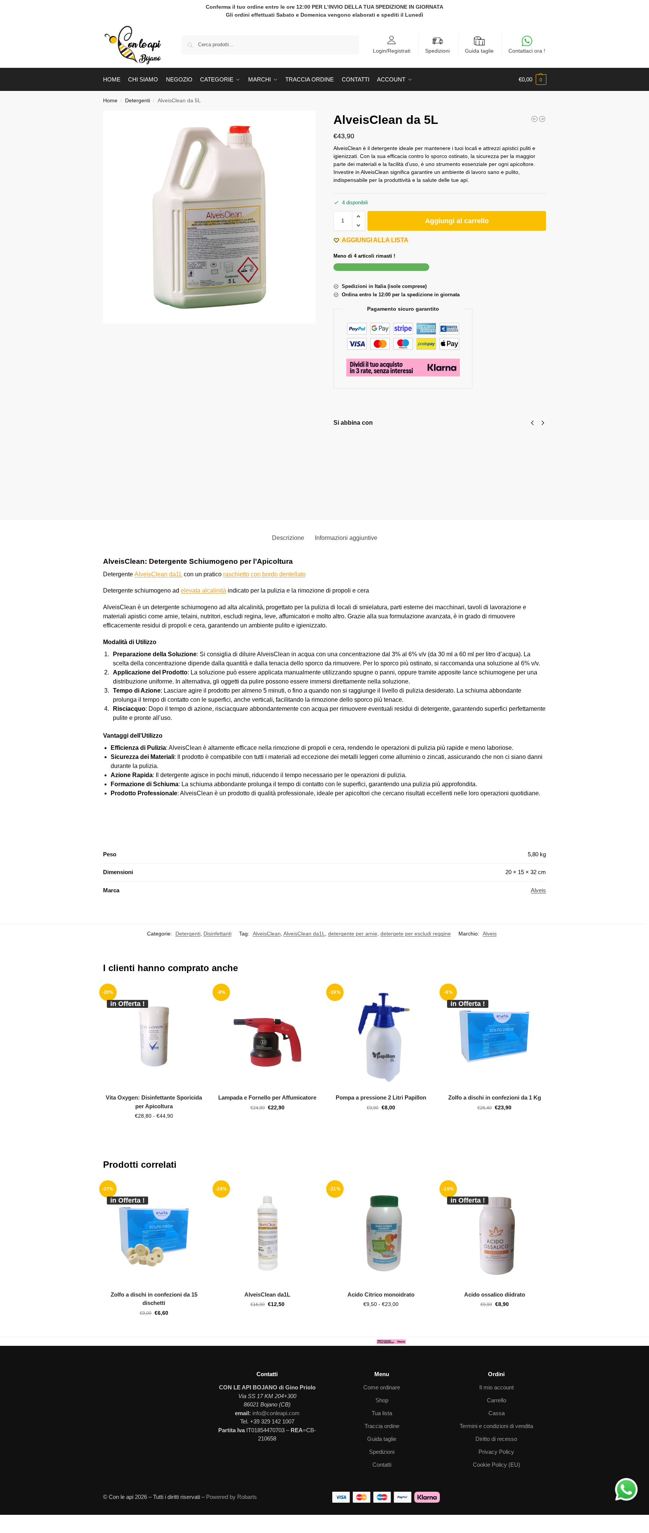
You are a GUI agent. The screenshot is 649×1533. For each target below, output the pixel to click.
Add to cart (390, 484)
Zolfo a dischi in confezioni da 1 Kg (494, 1097)
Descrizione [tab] (288, 538)
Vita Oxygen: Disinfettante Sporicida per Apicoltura (154, 1101)
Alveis (538, 890)
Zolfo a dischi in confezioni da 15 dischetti (154, 1298)
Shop (381, 1400)
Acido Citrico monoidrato (380, 1294)
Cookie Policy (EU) (496, 1464)
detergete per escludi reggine (415, 934)
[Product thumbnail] (355, 463)
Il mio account (496, 1387)
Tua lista (382, 1413)
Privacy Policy (496, 1452)
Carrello (496, 1400)
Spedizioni (437, 51)
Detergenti (137, 100)
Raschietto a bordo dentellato (464, 445)
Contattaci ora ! (526, 51)
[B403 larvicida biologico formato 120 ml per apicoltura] (534, 119)
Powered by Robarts (231, 1497)
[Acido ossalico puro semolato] (542, 119)
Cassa (496, 1413)
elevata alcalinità (203, 590)
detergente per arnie (352, 934)
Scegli (154, 1132)
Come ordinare (381, 1387)
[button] (532, 79)
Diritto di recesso (496, 1439)
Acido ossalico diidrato (494, 1294)
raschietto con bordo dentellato (264, 574)
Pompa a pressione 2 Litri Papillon (381, 1097)
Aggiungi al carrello (457, 221)
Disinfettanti (217, 934)
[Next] (543, 422)
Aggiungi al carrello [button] (267, 1124)
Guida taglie (479, 51)
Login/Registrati (391, 50)
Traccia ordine (381, 1426)
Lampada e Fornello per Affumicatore (267, 1097)
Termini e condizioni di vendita (496, 1426)
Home (110, 100)
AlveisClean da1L (158, 574)
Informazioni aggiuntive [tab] (346, 538)
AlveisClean (267, 934)
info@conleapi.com (276, 1413)
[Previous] (532, 422)
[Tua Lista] (201, 997)
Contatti (381, 1464)
